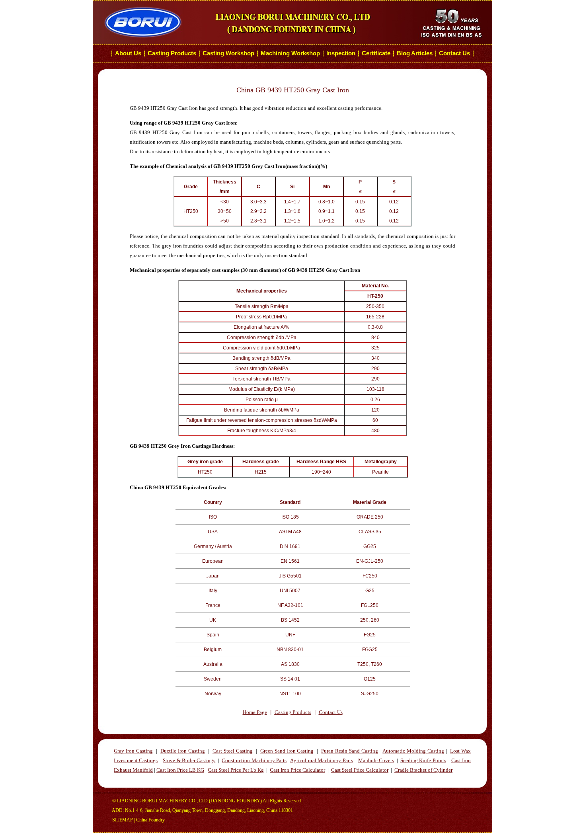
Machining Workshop (290, 53)
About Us (128, 53)
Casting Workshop (228, 53)
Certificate (376, 53)
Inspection (340, 53)
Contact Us (455, 53)
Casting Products (172, 53)
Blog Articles (415, 53)
